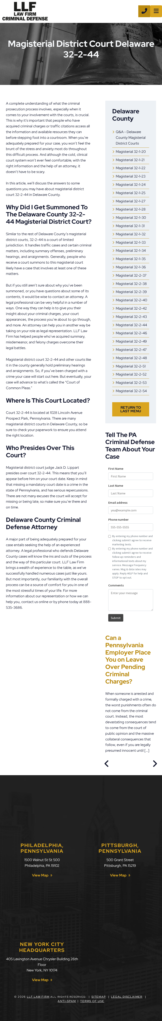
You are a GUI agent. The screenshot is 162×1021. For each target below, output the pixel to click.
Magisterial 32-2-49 (131, 341)
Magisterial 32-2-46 (131, 333)
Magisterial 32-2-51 (131, 366)
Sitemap (98, 996)
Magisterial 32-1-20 (131, 151)
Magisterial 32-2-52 (131, 374)
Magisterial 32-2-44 (131, 325)
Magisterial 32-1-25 (130, 193)
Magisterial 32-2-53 (131, 382)
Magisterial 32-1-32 (131, 234)
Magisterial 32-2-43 (131, 316)
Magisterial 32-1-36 (131, 267)
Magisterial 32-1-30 (131, 217)
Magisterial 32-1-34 (131, 250)
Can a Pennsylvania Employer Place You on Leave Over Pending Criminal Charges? (128, 659)
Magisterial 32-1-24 (131, 184)
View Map (40, 875)
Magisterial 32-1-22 (130, 168)
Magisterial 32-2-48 (131, 358)
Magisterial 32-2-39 (131, 291)
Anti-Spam (67, 1001)
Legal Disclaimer (126, 996)
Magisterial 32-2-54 (131, 391)
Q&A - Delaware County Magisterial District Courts (131, 138)
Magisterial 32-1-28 (131, 209)
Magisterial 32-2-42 (131, 308)
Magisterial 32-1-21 (130, 160)
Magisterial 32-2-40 (131, 300)
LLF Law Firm (38, 996)
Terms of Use (92, 1001)
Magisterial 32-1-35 (131, 258)
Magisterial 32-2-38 (131, 283)
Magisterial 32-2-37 (131, 275)
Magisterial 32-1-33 (131, 242)
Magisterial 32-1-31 (130, 226)
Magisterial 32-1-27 (130, 201)
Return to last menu (130, 409)
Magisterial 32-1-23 (130, 176)
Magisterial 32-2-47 (131, 349)
